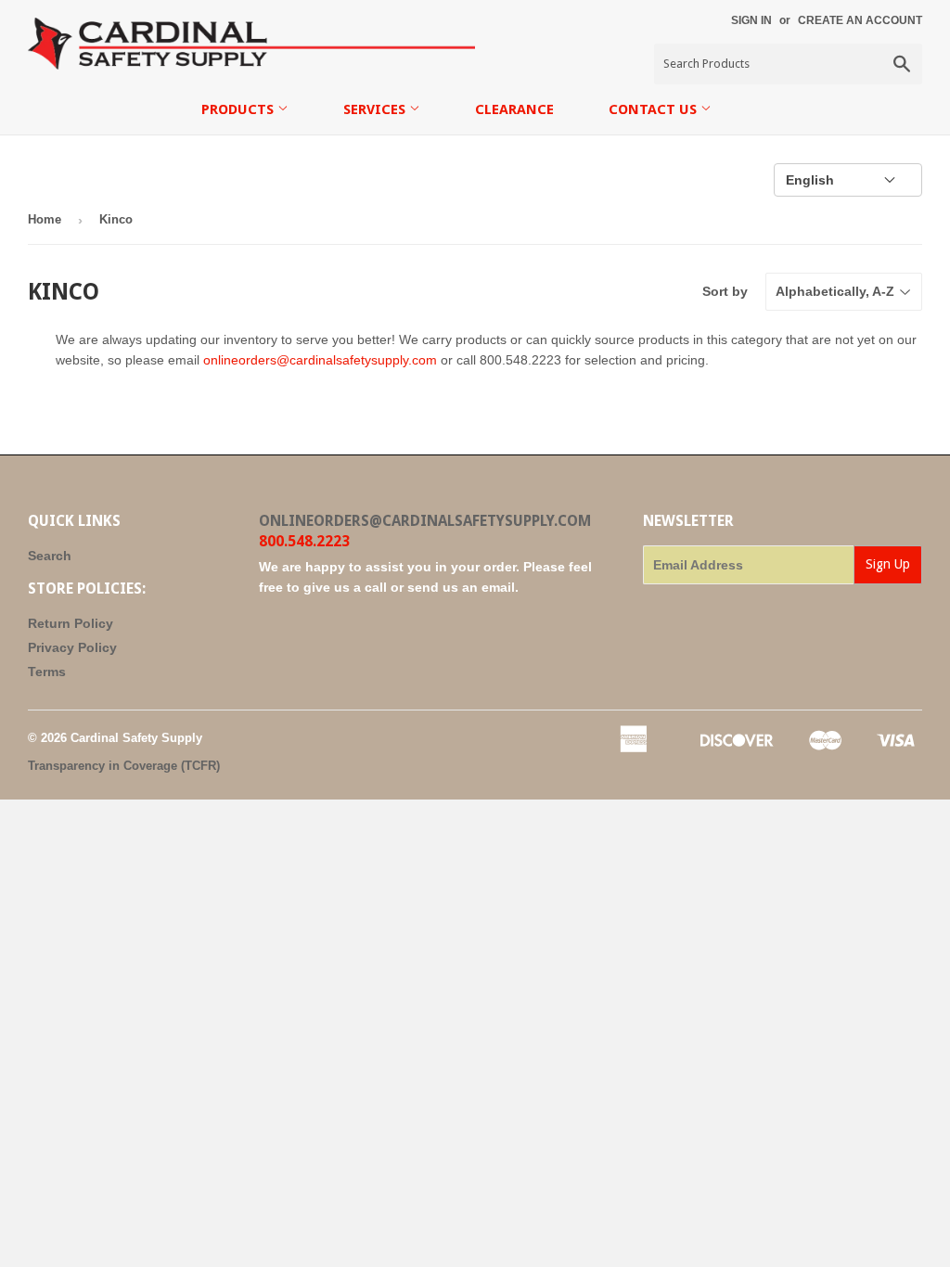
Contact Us (654, 109)
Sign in (751, 20)
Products (239, 109)
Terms (47, 671)
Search (49, 555)
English (810, 180)
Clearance (514, 109)
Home (44, 219)
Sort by (725, 291)
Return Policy (70, 623)
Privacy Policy (72, 647)
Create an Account (860, 20)
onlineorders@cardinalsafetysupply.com (320, 359)
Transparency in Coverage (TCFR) (124, 766)
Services (376, 109)
